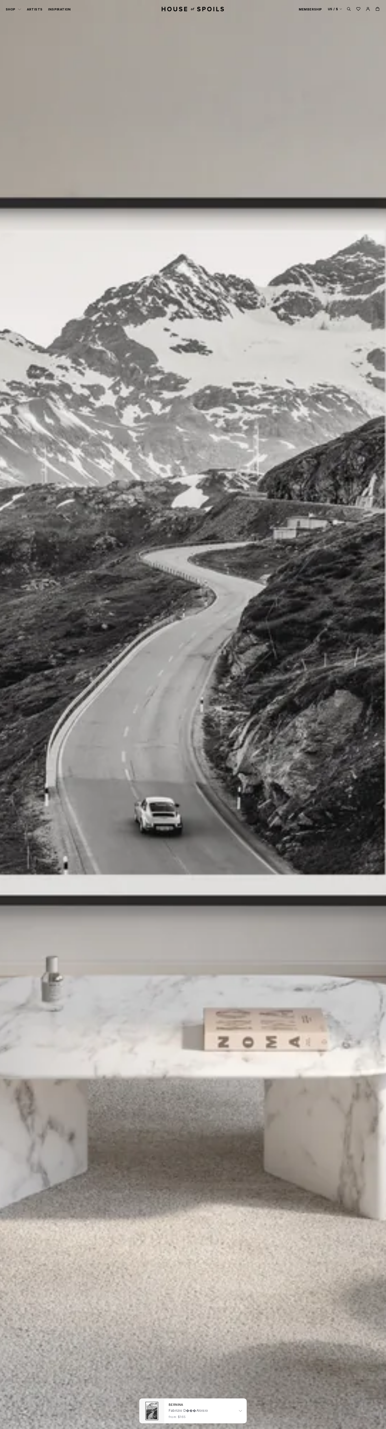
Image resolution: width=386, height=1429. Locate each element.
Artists (35, 9)
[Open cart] (377, 9)
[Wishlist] (358, 9)
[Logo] (193, 9)
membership (310, 9)
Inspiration (59, 9)
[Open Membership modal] (368, 9)
